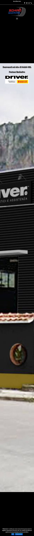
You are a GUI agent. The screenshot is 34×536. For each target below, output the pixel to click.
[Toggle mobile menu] (17, 18)
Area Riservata (17, 1)
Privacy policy (19, 534)
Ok (12, 534)
